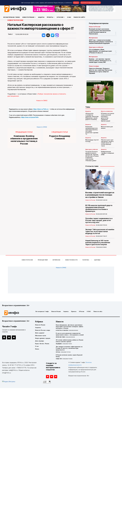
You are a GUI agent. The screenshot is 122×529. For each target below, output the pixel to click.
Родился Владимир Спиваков (59, 137)
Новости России (15, 20)
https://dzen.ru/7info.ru (40, 109)
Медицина (59, 343)
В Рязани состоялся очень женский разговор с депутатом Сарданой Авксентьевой (107, 117)
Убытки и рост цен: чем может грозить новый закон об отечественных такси (107, 143)
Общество (59, 358)
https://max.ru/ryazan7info (29, 117)
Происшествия (60, 337)
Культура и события (96, 47)
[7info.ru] (16, 313)
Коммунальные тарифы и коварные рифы (107, 153)
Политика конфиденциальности (90, 2)
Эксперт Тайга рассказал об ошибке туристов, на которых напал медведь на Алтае (99, 231)
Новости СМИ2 (41, 100)
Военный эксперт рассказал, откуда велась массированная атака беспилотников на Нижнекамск (99, 31)
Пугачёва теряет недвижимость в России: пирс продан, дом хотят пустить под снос (98, 220)
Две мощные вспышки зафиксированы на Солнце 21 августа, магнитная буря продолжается (69, 348)
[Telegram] (4, 337)
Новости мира (94, 66)
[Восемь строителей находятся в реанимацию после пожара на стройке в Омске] (99, 179)
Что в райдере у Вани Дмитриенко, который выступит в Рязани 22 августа (100, 51)
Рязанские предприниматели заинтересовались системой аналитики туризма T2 (91, 130)
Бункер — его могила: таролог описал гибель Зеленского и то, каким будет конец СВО (100, 60)
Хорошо (76, 2)
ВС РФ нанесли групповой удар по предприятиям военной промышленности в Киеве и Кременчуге (98, 208)
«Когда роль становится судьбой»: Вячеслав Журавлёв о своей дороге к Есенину (91, 116)
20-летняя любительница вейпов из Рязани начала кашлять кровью (69, 340)
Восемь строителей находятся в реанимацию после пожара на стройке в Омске (99, 194)
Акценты (88, 111)
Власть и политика (107, 111)
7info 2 (10, 34)
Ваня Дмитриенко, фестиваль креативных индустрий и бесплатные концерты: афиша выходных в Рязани (69, 326)
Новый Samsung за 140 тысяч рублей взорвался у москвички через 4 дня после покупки (97, 242)
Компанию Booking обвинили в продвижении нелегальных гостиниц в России (24, 140)
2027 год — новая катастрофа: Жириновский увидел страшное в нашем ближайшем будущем (101, 41)
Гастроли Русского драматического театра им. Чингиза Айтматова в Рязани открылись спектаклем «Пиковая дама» (92, 156)
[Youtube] (14, 337)
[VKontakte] (9, 337)
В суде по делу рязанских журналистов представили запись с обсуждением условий (70, 334)
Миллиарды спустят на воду (92, 140)
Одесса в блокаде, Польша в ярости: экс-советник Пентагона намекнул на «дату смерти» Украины (100, 71)
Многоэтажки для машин (107, 127)
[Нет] (120, 3)
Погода (58, 352)
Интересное (93, 37)
